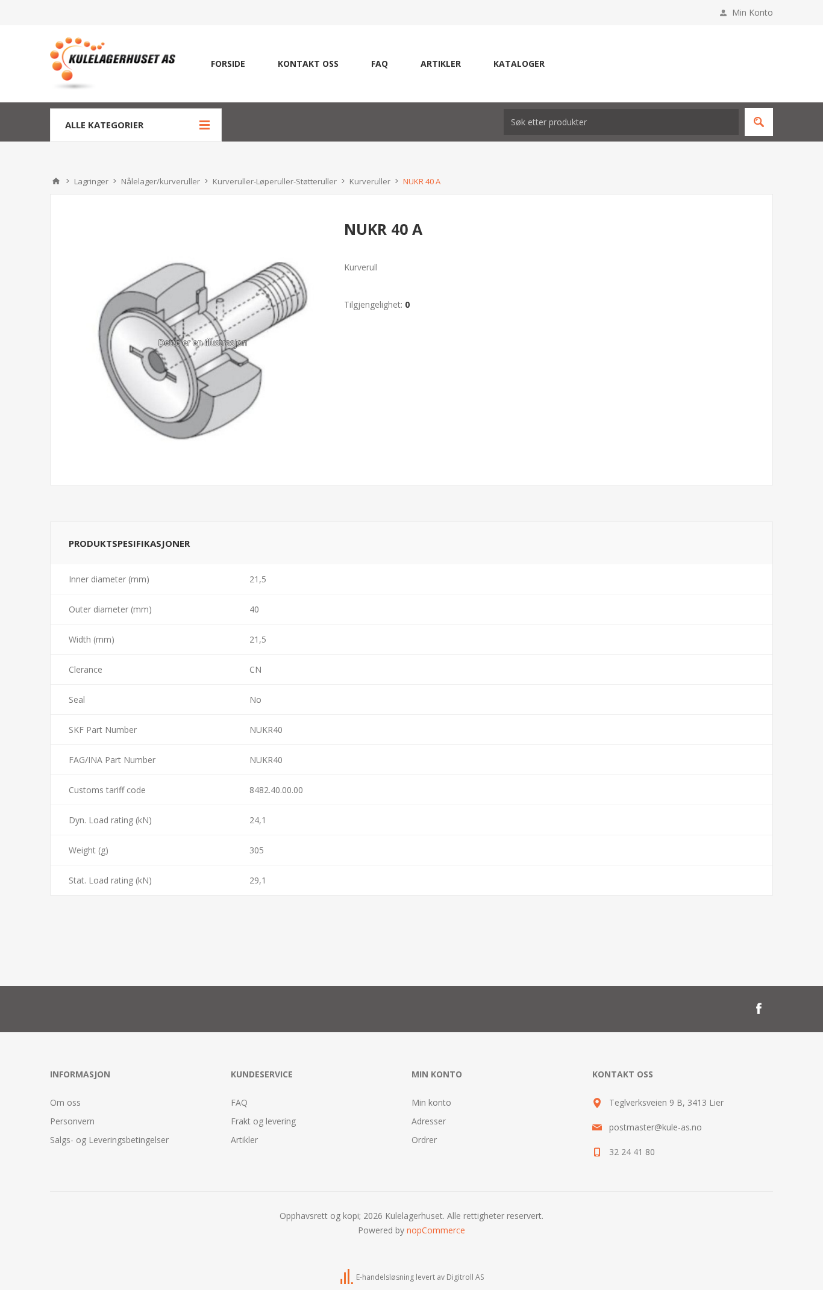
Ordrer (424, 1139)
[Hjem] (56, 181)
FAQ (239, 1102)
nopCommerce (436, 1230)
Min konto (431, 1102)
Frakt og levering (263, 1121)
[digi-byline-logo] (347, 1277)
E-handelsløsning (385, 1277)
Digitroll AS (465, 1277)
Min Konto (752, 12)
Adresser (428, 1121)
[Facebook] (758, 1008)
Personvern (72, 1121)
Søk (759, 122)
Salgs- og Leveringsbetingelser (109, 1139)
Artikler (244, 1139)
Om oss (65, 1102)
